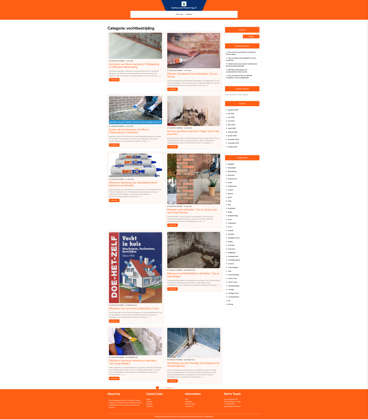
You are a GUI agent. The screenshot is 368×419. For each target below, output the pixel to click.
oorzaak (230, 230)
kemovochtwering (117, 61)
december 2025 (233, 139)
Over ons (179, 14)
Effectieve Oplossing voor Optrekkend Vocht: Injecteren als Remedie (133, 184)
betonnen (231, 175)
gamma (230, 193)
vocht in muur (232, 282)
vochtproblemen (233, 297)
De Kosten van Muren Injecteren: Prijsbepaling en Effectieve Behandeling (134, 65)
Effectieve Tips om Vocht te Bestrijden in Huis (134, 308)
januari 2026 (232, 136)
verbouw (231, 264)
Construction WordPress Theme (189, 416)
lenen (230, 219)
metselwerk (232, 223)
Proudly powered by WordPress (165, 416)
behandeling (232, 171)
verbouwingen (233, 267)
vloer (230, 271)
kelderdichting (233, 216)
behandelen (232, 168)
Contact (189, 14)
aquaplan (231, 164)
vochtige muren (233, 293)
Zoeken (242, 30)
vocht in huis (232, 278)
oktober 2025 (232, 147)
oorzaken (231, 234)
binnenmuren (232, 179)
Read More (114, 79)
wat (229, 301)
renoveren (231, 249)
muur (230, 227)
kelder (230, 212)
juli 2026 (231, 113)
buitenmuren (232, 186)
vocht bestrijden (233, 275)
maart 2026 (232, 128)
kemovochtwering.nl (184, 7)
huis (229, 205)
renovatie (231, 245)
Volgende (168, 388)
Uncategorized (233, 256)
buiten (230, 182)
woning (230, 304)
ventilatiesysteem (234, 260)
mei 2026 (231, 121)
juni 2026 (231, 117)
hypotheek (231, 208)
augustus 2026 (233, 110)
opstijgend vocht (233, 238)
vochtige (231, 289)
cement (230, 190)
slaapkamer (232, 252)
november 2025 (233, 143)
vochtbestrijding (233, 286)
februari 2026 (232, 132)
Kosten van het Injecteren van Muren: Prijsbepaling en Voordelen (129, 131)
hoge (229, 201)
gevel (230, 197)
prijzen (230, 241)
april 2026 (231, 125)
